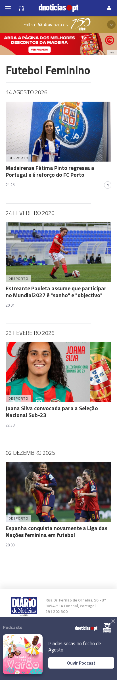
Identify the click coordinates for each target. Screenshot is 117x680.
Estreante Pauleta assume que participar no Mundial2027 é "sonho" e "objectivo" (56, 291)
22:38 (10, 425)
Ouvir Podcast (81, 662)
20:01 (10, 305)
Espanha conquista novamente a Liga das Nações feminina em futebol (56, 531)
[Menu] (8, 8)
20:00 (10, 545)
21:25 (10, 185)
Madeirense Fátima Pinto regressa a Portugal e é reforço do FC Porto (50, 171)
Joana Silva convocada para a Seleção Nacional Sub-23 (52, 411)
